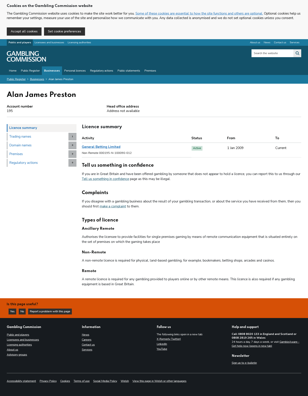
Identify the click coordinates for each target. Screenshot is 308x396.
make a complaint (113, 206)
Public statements (128, 71)
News (267, 42)
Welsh (125, 381)
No (23, 311)
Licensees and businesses (49, 42)
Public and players (20, 42)
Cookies (65, 381)
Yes (13, 311)
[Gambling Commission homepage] (26, 61)
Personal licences (75, 71)
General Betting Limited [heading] (101, 147)
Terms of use (82, 381)
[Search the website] (297, 53)
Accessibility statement (21, 381)
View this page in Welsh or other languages (159, 381)
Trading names (20, 136)
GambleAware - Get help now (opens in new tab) (265, 344)
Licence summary (23, 128)
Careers (86, 340)
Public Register (30, 71)
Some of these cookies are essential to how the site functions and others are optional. (199, 13)
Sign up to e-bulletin (244, 363)
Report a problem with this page (50, 311)
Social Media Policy (105, 381)
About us (255, 42)
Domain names (20, 145)
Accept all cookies (24, 31)
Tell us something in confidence (105, 179)
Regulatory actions (101, 71)
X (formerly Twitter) (169, 339)
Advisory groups (17, 355)
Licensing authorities (79, 42)
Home (13, 71)
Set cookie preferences (64, 31)
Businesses (52, 71)
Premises (150, 71)
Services (294, 42)
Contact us (280, 42)
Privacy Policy (48, 381)
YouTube (162, 349)
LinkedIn (162, 344)
